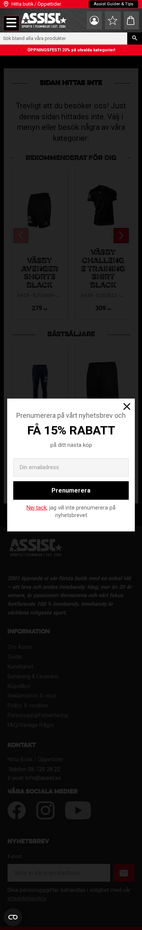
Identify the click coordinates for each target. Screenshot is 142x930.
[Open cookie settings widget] (13, 917)
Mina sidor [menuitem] (94, 20)
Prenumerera (71, 490)
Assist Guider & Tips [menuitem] (113, 4)
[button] (11, 23)
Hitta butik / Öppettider (36, 4)
